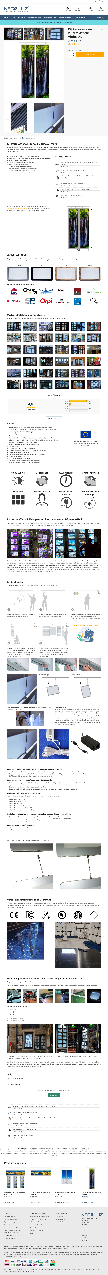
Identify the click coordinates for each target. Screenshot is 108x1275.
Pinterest (84, 1240)
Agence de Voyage (9, 1222)
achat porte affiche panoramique (88, 1150)
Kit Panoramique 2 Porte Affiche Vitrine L (65, 1193)
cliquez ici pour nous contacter (17, 208)
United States (62, 1248)
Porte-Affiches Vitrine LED (12, 1230)
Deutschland (38, 1246)
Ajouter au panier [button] (16, 1205)
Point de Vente (8, 1225)
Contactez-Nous (78, 10)
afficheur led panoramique (14, 1150)
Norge (15, 1248)
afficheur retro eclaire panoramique (32, 1150)
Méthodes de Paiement (37, 1222)
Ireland (60, 1246)
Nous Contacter (60, 1219)
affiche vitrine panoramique (93, 1153)
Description (13, 138)
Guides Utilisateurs (61, 1222)
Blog (31, 1233)
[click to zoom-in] (34, 71)
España (50, 1246)
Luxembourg (81, 1246)
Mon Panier (100, 10)
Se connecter (54, 1095)
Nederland (99, 1246)
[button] (100, 17)
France (45, 1246)
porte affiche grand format (77, 1153)
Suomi (44, 1248)
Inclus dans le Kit (30, 138)
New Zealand (8, 1248)
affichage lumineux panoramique (54, 1151)
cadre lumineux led (61, 1150)
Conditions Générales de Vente (39, 1216)
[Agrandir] (27, 269)
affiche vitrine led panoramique (60, 1153)
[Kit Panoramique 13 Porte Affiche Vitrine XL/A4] (15, 1178)
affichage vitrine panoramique (20, 1153)
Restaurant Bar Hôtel (10, 1219)
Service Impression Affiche (12, 1228)
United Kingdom (52, 1248)
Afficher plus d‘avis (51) (54, 418)
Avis (21, 138)
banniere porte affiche (49, 1150)
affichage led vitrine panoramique (16, 1151)
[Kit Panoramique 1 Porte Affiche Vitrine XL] (103, 29)
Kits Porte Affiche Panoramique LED (35, 1148)
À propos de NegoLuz (36, 1231)
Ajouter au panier (89, 54)
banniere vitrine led (72, 1150)
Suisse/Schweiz (36, 1248)
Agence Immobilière (10, 1216)
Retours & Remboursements (38, 1228)
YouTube (84, 1238)
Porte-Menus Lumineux (11, 1232)
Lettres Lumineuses (10, 1238)
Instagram (85, 1235)
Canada (31, 1246)
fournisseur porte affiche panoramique (40, 1153)
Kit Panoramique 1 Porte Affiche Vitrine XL (40, 1193)
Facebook (84, 1231)
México (93, 1246)
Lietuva (74, 1246)
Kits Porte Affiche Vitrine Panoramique (56, 1148)
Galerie (6, 138)
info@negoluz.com (91, 1218)
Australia (14, 1246)
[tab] (6, 138)
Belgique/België (23, 1246)
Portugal (28, 1248)
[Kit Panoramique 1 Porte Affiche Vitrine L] (101, 29)
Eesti (55, 1246)
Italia (64, 1246)
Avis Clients (67, 10)
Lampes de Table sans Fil (11, 1235)
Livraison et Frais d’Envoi (37, 1225)
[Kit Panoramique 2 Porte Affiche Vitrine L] (66, 1178)
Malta (88, 1246)
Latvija (69, 1246)
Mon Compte (90, 10)
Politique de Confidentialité (38, 1219)
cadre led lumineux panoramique (35, 1151)
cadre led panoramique (70, 1151)
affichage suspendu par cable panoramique (90, 1151)
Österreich (21, 1248)
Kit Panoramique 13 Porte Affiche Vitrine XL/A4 (14, 1193)
